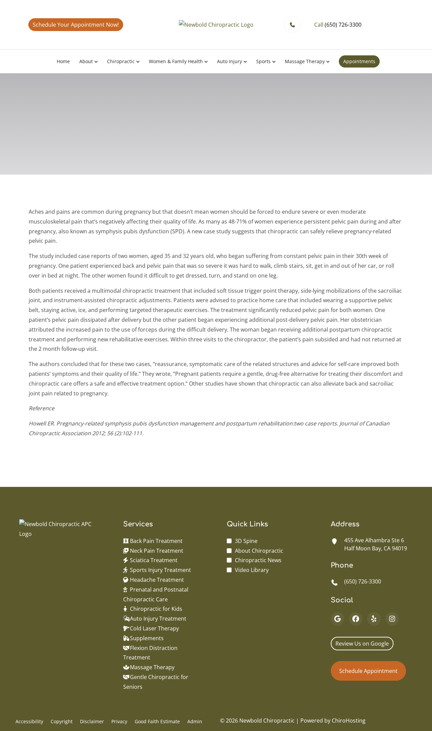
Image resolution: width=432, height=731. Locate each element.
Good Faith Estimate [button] (157, 721)
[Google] (337, 619)
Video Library (252, 570)
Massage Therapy (305, 61)
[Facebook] (355, 619)
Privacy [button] (119, 721)
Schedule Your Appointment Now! (76, 24)
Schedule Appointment (368, 671)
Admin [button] (194, 721)
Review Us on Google (362, 643)
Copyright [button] (62, 721)
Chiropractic (121, 61)
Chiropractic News (258, 560)
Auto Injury (229, 61)
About (86, 61)
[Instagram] (392, 619)
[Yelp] (374, 619)
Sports (263, 61)
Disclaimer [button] (92, 721)
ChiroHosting (349, 720)
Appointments (359, 61)
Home (63, 61)
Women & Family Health (176, 61)
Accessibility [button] (29, 721)
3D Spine (246, 541)
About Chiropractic (259, 550)
